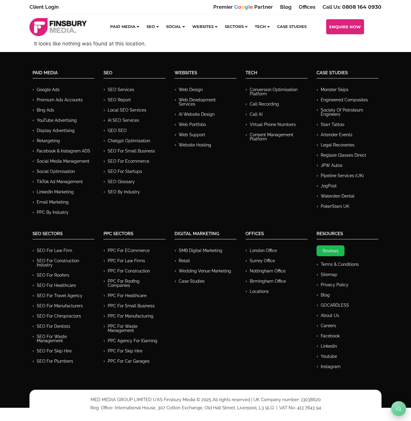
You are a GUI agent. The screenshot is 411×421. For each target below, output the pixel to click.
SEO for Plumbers (55, 361)
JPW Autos (331, 165)
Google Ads (48, 89)
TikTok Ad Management (60, 181)
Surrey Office (262, 260)
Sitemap (329, 274)
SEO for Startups (125, 171)
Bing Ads (45, 110)
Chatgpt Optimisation (129, 140)
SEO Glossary (121, 181)
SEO (151, 26)
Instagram (331, 366)
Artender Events (336, 134)
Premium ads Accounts (60, 99)
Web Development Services (197, 101)
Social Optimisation (56, 171)
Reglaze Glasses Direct (343, 155)
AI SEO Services (123, 120)
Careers (328, 325)
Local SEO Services (127, 110)
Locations (259, 291)
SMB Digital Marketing (200, 250)
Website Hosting (195, 145)
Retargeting (48, 140)
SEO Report (119, 99)
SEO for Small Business (131, 151)
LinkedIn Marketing (55, 191)
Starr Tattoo (332, 124)
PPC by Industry (53, 212)
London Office (263, 250)
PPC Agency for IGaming (132, 340)
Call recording (264, 104)
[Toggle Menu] (398, 408)
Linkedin (329, 346)
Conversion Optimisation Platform (274, 91)
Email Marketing (53, 202)
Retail (184, 260)
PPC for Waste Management (123, 328)
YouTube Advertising (57, 120)
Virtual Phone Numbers (273, 124)
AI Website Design (197, 114)
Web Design (191, 89)
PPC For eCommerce (129, 250)
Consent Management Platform (271, 136)
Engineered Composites (344, 99)
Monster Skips (334, 89)
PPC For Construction (129, 271)
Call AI (256, 114)
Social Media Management (63, 161)
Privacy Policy (334, 284)
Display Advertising (56, 130)
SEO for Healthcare (56, 285)
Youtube (329, 356)
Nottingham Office (268, 271)
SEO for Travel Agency (59, 295)
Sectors (234, 26)
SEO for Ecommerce (128, 161)
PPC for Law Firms (126, 260)
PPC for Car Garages (129, 361)
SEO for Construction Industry (58, 262)
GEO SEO (117, 130)
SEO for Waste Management (52, 338)
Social (173, 26)
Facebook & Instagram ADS (63, 151)
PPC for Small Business (131, 305)
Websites (203, 26)
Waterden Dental (337, 196)
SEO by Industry (124, 191)
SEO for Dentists (53, 326)
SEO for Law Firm (54, 250)
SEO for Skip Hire (54, 351)
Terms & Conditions (340, 264)
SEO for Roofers (53, 275)
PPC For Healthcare (127, 295)
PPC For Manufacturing (130, 316)
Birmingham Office (268, 281)
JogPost (329, 185)
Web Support (192, 134)
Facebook (330, 335)
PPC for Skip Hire (125, 351)
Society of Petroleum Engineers (342, 112)
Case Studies (292, 26)
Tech (260, 26)
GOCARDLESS (335, 305)
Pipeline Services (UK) (342, 175)
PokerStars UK (335, 206)
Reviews (330, 250)
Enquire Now (345, 26)
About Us (330, 315)
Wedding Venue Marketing (205, 271)
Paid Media (122, 26)
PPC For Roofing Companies (124, 283)
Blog (325, 295)
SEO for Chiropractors (59, 316)
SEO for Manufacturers (60, 305)
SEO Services (121, 89)
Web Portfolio (192, 124)
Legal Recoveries (337, 145)
